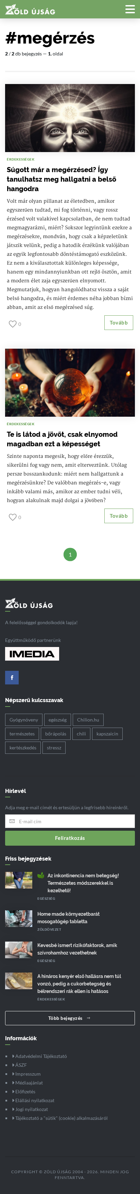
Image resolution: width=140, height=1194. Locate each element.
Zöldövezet (49, 929)
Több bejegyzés (66, 1018)
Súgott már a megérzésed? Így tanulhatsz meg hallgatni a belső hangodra (61, 179)
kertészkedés (23, 747)
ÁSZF (20, 1065)
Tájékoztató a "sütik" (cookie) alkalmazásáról (61, 1118)
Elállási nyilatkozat (34, 1100)
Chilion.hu (88, 720)
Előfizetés (24, 1091)
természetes (22, 733)
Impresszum (27, 1074)
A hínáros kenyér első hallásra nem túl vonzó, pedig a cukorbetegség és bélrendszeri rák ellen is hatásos (79, 984)
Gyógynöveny (24, 720)
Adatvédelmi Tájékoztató (40, 1056)
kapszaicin (107, 733)
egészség (58, 720)
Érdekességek (20, 159)
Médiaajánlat (28, 1082)
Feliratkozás (70, 838)
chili (81, 733)
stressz (54, 747)
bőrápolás (55, 733)
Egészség (46, 898)
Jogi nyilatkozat (31, 1109)
